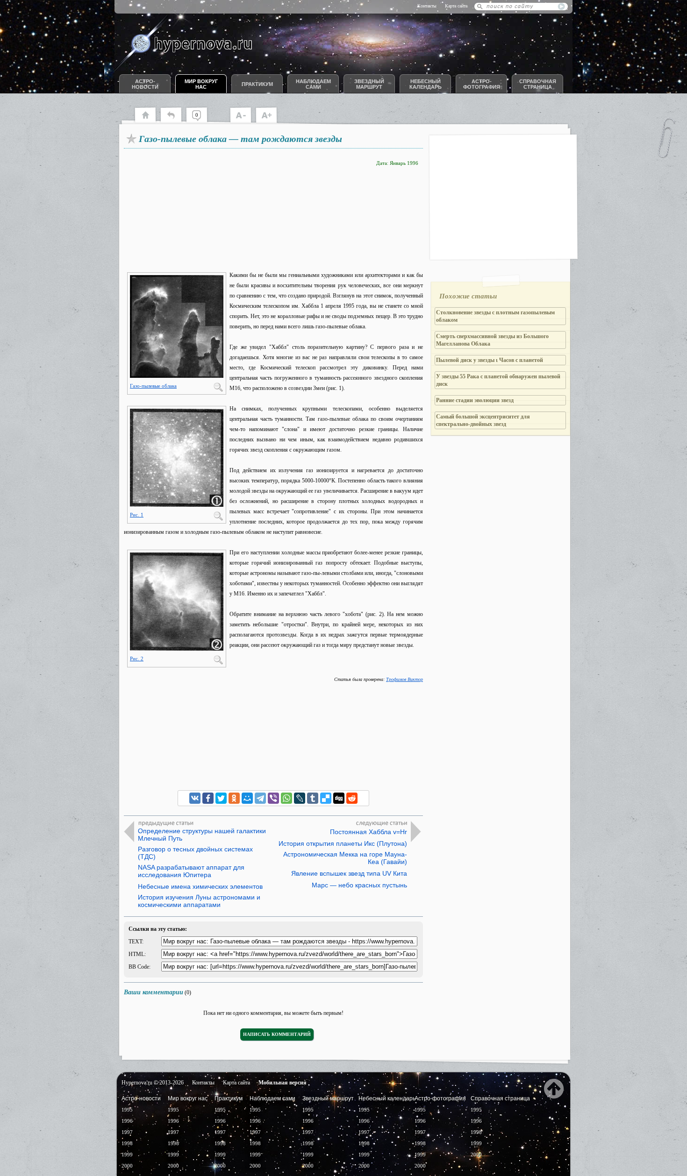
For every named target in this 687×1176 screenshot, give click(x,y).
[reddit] (352, 798)
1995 (127, 1109)
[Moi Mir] (247, 798)
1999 (127, 1154)
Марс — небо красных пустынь (359, 885)
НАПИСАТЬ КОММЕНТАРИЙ (277, 1034)
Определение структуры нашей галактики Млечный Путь (202, 834)
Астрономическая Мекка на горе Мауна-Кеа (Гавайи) (345, 857)
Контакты (427, 5)
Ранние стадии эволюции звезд (475, 400)
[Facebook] (208, 798)
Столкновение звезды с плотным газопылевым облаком (495, 316)
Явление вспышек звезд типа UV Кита (349, 873)
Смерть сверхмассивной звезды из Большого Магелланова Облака (492, 340)
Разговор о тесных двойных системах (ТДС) (195, 852)
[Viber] (273, 798)
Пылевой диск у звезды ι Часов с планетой (489, 360)
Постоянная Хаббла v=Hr (368, 832)
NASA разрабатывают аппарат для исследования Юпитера (191, 871)
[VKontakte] (194, 798)
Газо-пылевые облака (153, 386)
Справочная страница (537, 84)
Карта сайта (456, 5)
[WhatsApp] (286, 798)
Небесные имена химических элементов (200, 886)
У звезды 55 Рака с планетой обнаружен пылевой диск (498, 380)
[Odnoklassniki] (234, 798)
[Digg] (338, 798)
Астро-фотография (481, 84)
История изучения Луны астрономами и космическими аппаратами (199, 900)
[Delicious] (325, 798)
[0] (201, 121)
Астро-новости (145, 84)
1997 (127, 1132)
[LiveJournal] (299, 798)
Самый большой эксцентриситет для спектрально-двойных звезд (483, 420)
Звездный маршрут (369, 84)
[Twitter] (221, 798)
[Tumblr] (312, 798)
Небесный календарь (425, 84)
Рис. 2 (136, 658)
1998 (127, 1143)
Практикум (257, 84)
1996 (127, 1121)
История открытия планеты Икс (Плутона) (343, 843)
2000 (127, 1166)
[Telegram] (260, 798)
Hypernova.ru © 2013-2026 (153, 1082)
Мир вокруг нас (201, 84)
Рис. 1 (136, 514)
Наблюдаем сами (313, 84)
